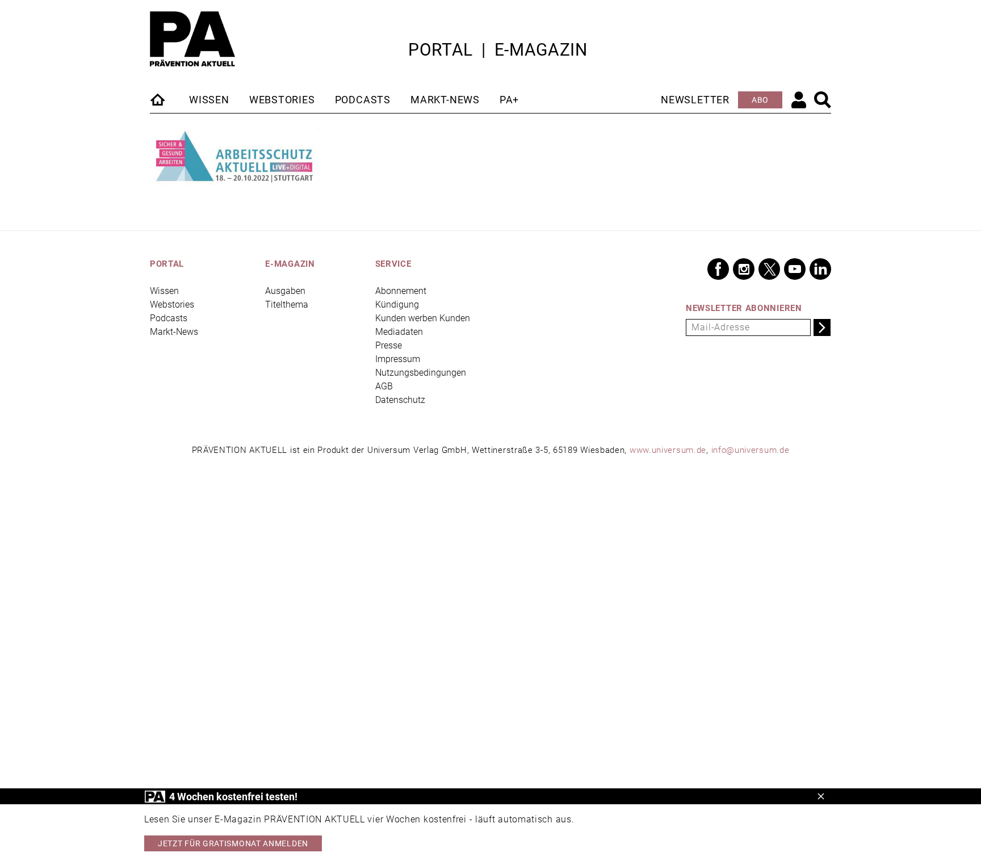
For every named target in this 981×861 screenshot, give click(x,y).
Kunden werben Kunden (422, 318)
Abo (760, 99)
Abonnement (400, 290)
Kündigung (397, 304)
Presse (388, 345)
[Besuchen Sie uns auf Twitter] (769, 269)
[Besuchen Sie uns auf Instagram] (743, 269)
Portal (440, 50)
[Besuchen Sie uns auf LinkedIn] (820, 269)
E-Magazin (541, 50)
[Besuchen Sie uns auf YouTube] (795, 269)
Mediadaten (399, 331)
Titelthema (286, 304)
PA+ (509, 100)
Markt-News (445, 100)
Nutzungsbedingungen (420, 372)
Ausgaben (285, 290)
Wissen (209, 100)
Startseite (158, 99)
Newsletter (695, 100)
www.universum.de (668, 450)
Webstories (282, 100)
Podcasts (363, 100)
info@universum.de (750, 450)
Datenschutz (400, 399)
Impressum (397, 359)
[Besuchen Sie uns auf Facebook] (718, 269)
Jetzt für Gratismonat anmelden (233, 843)
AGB (384, 386)
